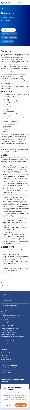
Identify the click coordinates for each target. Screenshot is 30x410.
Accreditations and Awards (8, 317)
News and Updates (6, 322)
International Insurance (7, 370)
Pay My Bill (4, 349)
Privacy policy (8, 405)
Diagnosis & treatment (9, 34)
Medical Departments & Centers (9, 328)
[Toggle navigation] (27, 2)
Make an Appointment (9, 17)
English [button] (20, 2)
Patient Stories (5, 320)
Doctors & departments (9, 37)
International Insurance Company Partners (12, 336)
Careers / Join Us (5, 361)
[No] (28, 384)
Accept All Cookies (20, 405)
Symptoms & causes (8, 30)
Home (4, 8)
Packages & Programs (6, 330)
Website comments (6, 359)
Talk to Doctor (7, 20)
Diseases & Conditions (7, 283)
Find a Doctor (4, 345)
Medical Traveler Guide (7, 334)
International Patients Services (9, 368)
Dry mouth (5, 286)
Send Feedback (5, 357)
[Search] (24, 2)
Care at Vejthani (7, 41)
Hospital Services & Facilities (8, 332)
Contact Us (4, 355)
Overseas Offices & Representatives (10, 315)
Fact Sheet (4, 313)
